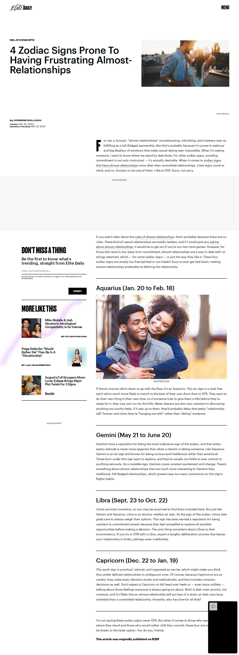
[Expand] (211, 604)
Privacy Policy (27, 278)
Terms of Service (72, 276)
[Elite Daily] (21, 7)
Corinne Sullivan (27, 120)
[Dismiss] (233, 604)
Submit (77, 291)
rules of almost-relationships (154, 237)
